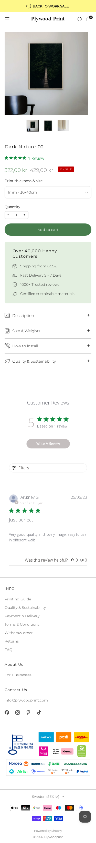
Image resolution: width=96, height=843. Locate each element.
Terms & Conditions (22, 624)
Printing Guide (18, 599)
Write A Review (48, 443)
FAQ (9, 649)
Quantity (12, 207)
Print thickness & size (23, 181)
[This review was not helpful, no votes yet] (81, 560)
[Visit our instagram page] (17, 712)
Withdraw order (19, 633)
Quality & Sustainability (25, 607)
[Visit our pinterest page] (28, 712)
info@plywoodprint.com (26, 700)
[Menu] (7, 19)
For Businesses (18, 675)
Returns (12, 641)
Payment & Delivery (22, 616)
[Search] (79, 19)
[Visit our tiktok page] (39, 712)
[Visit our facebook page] (6, 712)
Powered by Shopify (48, 831)
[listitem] (48, 6)
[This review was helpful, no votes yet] (72, 560)
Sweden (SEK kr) (45, 797)
